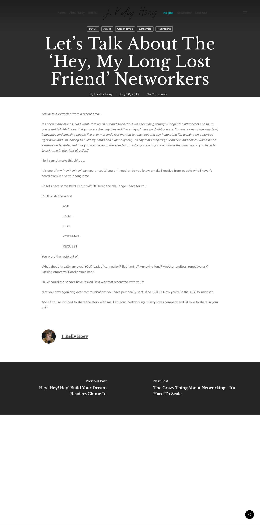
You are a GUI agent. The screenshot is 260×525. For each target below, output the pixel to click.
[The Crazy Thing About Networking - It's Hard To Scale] (195, 388)
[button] (245, 13)
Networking (164, 29)
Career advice (125, 29)
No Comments (157, 94)
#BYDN (93, 29)
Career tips (145, 29)
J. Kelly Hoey (103, 94)
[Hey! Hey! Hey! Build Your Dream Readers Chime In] (65, 388)
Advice (107, 29)
